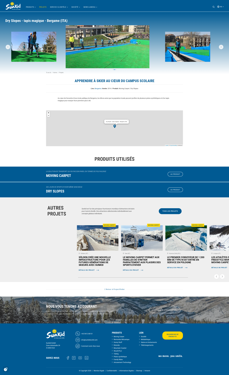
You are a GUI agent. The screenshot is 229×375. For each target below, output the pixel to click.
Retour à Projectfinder (115, 289)
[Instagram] (73, 358)
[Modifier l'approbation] (6, 369)
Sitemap (139, 371)
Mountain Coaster (120, 348)
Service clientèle (58, 7)
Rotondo (117, 345)
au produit (175, 174)
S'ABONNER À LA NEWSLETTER (164, 310)
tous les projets (170, 211)
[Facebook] (68, 358)
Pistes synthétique (120, 357)
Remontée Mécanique (121, 339)
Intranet (147, 371)
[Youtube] (80, 358)
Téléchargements (147, 345)
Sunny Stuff (118, 342)
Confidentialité (112, 371)
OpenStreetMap (173, 145)
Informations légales (126, 371)
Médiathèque (145, 339)
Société (143, 336)
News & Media (89, 7)
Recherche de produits (172, 335)
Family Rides (118, 359)
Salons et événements (149, 342)
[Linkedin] (86, 358)
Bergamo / (98, 88)
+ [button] (48, 113)
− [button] (48, 115)
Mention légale (99, 371)
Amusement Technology (122, 362)
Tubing (116, 354)
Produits (30, 7)
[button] (8, 47)
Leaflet (166, 145)
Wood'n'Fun (118, 351)
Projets (43, 7)
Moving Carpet (119, 336)
